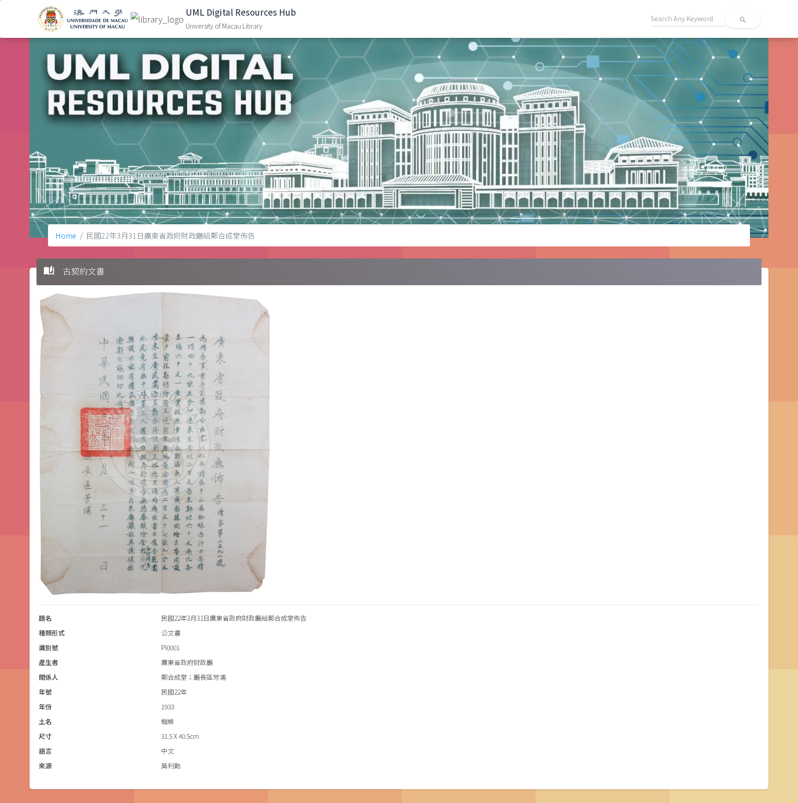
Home (65, 235)
